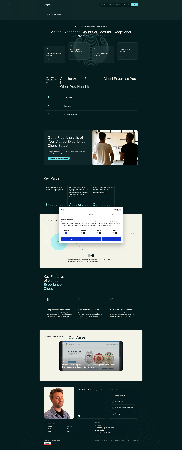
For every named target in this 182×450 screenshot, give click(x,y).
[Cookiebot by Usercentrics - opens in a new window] (115, 210)
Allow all (111, 239)
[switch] (83, 233)
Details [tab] (91, 214)
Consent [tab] (70, 214)
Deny (70, 239)
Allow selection (91, 239)
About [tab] (112, 214)
